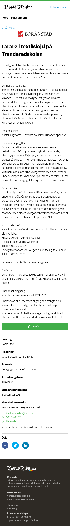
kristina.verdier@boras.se (24, 241)
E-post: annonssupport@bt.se (22, 520)
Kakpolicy (12, 508)
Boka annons (19, 17)
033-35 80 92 (18, 246)
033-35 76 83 (18, 254)
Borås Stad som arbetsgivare (32, 262)
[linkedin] (25, 445)
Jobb (5, 17)
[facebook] (5, 445)
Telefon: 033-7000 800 (19, 517)
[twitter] (15, 445)
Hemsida (11, 421)
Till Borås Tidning (58, 7)
